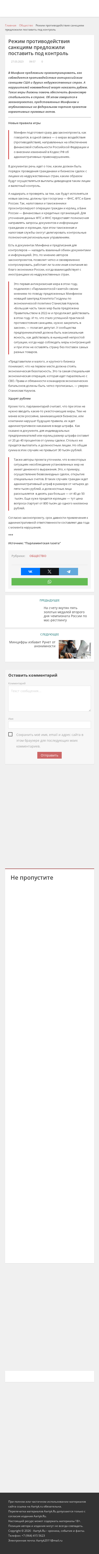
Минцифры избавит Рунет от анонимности (32, 644)
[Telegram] (68, 571)
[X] (49, 571)
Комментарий (17, 683)
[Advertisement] (49, 815)
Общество (37, 556)
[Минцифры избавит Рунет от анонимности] (75, 649)
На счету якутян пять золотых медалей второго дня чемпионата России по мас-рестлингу (65, 614)
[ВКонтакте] (30, 571)
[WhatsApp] (50, 581)
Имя (10, 718)
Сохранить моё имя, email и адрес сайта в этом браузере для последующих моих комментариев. (49, 735)
